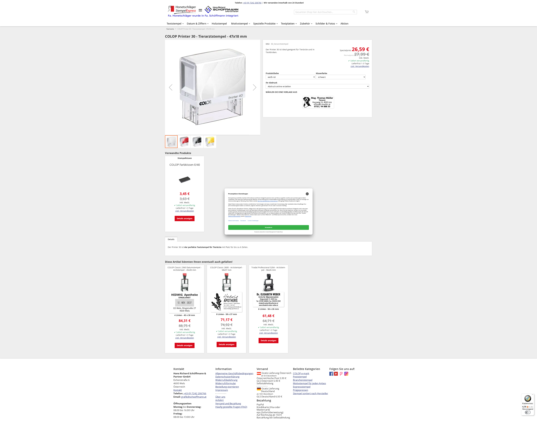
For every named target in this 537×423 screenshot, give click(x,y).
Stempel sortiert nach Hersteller (310, 393)
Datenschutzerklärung (227, 376)
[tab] (171, 239)
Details (171, 239)
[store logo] (203, 11)
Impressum (221, 390)
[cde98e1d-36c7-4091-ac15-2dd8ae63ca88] (318, 102)
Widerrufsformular (225, 383)
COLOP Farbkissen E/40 (184, 165)
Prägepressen (300, 390)
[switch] (528, 412)
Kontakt (177, 390)
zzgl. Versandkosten (360, 66)
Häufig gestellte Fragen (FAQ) (231, 406)
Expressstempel (301, 386)
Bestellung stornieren (227, 386)
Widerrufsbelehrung (226, 380)
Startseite (170, 29)
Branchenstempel (302, 380)
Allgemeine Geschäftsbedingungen (234, 373)
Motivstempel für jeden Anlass (309, 383)
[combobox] (325, 12)
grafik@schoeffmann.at (193, 396)
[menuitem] (174, 23)
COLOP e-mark (301, 373)
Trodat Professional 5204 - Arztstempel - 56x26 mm (268, 268)
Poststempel (300, 376)
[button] (170, 87)
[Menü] (532, 395)
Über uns (220, 396)
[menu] (268, 23)
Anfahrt (219, 400)
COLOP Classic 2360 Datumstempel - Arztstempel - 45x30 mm (185, 268)
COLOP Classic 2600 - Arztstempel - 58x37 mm (226, 268)
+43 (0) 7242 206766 (252, 2)
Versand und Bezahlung (228, 403)
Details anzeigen (184, 218)
